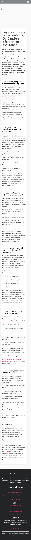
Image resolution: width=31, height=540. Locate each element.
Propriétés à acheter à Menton (15, 492)
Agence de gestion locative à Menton (15, 490)
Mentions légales (15, 509)
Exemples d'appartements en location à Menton (15, 496)
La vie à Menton (15, 499)
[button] (27, 2)
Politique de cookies (15, 514)
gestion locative (15, 317)
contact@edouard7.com (15, 529)
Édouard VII (10, 321)
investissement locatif (8, 97)
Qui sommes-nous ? (15, 505)
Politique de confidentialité (15, 511)
